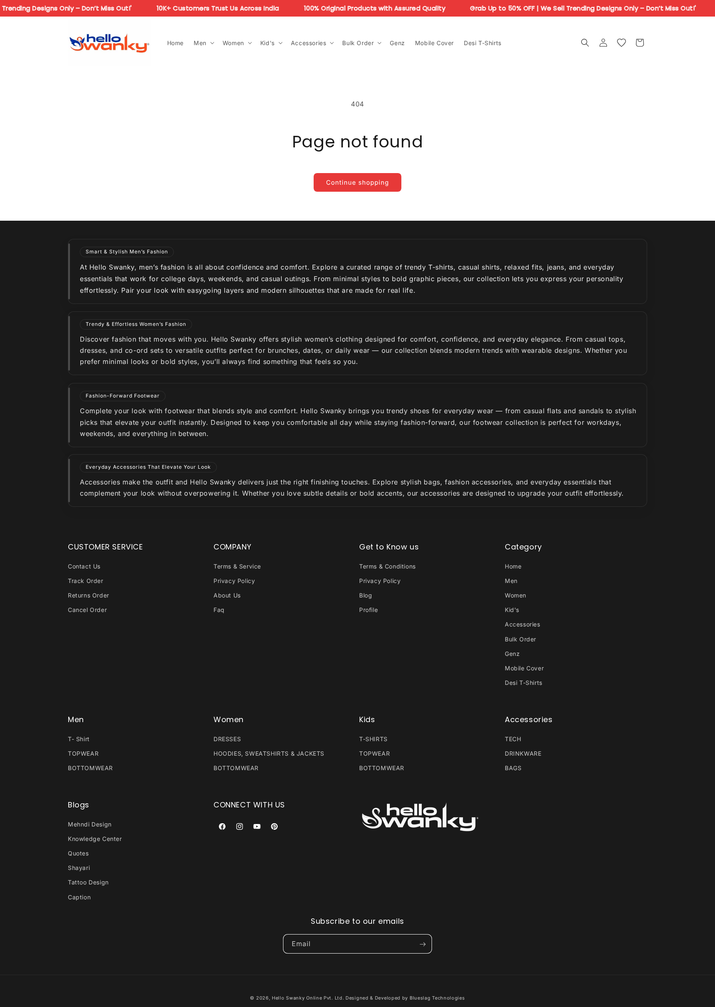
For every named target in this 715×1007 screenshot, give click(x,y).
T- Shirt (79, 738)
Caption (79, 896)
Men (511, 580)
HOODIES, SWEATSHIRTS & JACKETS (269, 752)
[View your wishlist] (621, 43)
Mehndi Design (90, 823)
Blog (365, 594)
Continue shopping (357, 182)
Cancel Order (87, 609)
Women (515, 594)
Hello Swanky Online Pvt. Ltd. (308, 998)
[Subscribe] (422, 944)
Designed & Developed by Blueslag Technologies (405, 998)
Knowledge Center (95, 838)
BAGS (513, 767)
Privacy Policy (234, 580)
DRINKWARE (523, 752)
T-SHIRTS (373, 738)
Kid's (512, 609)
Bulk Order (520, 638)
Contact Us (84, 565)
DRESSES (227, 738)
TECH (513, 738)
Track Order (85, 580)
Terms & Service (237, 565)
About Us (227, 594)
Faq (219, 609)
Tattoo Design (88, 882)
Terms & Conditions (387, 565)
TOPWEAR (83, 752)
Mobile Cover (524, 667)
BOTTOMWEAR (90, 767)
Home (513, 565)
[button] (203, 42)
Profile (368, 609)
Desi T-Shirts (523, 682)
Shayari (79, 867)
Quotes (78, 852)
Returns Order (88, 594)
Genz (512, 653)
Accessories (522, 624)
